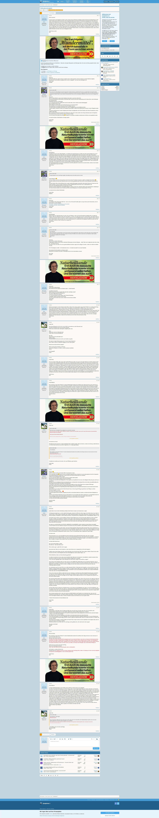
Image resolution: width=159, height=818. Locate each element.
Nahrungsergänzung (106, 65)
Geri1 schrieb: (52, 90)
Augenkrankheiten (52, 756)
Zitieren (98, 34)
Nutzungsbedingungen (100, 799)
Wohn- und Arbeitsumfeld (107, 69)
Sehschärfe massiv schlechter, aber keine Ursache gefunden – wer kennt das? (59, 755)
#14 (98, 423)
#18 (98, 631)
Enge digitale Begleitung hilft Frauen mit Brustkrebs (54, 767)
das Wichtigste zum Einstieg (52, 71)
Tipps (116, 799)
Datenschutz (107, 799)
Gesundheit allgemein (53, 771)
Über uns (89, 799)
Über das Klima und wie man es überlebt (110, 67)
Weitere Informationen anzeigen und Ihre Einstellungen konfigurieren (52, 815)
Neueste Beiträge (104, 60)
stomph (117, 89)
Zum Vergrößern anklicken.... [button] (74, 438)
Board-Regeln (112, 799)
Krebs (51, 768)
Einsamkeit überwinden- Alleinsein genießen (57, 205)
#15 (98, 469)
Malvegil (96, 771)
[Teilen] (97, 15)
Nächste (52, 734)
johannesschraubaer (47, 764)
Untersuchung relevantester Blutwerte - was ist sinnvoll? (55, 770)
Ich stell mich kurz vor (107, 78)
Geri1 (44, 21)
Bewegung (105, 73)
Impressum (93, 799)
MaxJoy (96, 756)
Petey (44, 756)
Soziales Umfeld (56, 764)
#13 (98, 380)
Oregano (45, 768)
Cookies (42, 799)
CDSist (45, 771)
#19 (98, 683)
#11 (98, 322)
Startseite (58, 1)
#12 (98, 357)
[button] (62, 1)
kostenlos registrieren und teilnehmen (53, 72)
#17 (98, 607)
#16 (98, 506)
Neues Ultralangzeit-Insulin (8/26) (109, 74)
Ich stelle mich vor (106, 80)
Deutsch (46, 799)
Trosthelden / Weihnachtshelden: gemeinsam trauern (54, 758)
